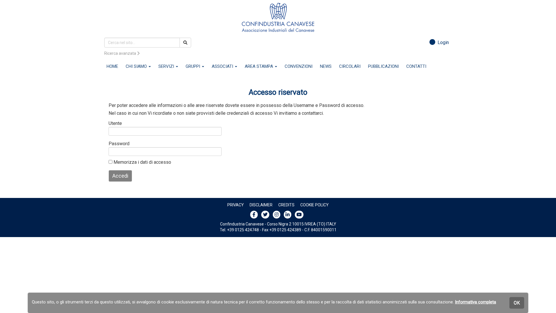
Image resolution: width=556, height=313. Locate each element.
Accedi (120, 176)
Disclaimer (261, 205)
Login (442, 42)
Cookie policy (314, 205)
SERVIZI (166, 66)
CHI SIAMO (137, 66)
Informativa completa (475, 302)
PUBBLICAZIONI (383, 66)
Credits (286, 205)
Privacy (235, 205)
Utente (115, 123)
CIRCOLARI (350, 66)
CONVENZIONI (298, 66)
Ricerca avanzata (120, 53)
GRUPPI (193, 66)
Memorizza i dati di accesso (141, 162)
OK (517, 302)
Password (118, 143)
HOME (112, 66)
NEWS (326, 66)
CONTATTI (416, 66)
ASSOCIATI (223, 66)
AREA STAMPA (259, 66)
